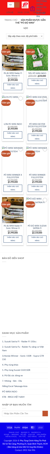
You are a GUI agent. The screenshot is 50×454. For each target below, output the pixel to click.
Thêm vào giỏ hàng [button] (13, 86)
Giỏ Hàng (32, 436)
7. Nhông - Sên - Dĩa (12, 381)
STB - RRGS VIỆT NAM (13, 397)
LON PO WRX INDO (13, 124)
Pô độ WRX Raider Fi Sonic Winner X (13, 74)
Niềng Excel (11, 436)
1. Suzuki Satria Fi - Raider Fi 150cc (19, 341)
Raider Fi (25, 432)
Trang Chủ (14, 432)
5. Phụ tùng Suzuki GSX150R (16, 370)
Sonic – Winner (11, 434)
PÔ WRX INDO (9, 392)
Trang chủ (10, 20)
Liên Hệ (42, 436)
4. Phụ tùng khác (10, 365)
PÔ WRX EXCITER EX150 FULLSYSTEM (37, 125)
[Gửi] (17, 5)
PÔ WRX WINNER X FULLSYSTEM (13, 176)
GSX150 (31, 434)
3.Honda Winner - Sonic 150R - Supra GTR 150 (23, 358)
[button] (3, 4)
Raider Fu (36, 432)
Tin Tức (22, 436)
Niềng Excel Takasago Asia (14, 386)
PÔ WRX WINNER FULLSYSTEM (37, 176)
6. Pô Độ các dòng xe (12, 375)
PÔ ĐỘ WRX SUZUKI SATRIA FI (37, 227)
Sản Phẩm (41, 434)
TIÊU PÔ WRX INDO (37, 73)
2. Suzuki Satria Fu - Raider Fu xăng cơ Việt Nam (23, 349)
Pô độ (23, 434)
